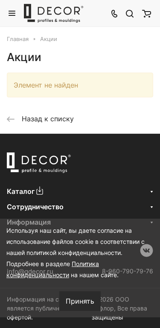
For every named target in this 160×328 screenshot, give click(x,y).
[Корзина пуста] (146, 13)
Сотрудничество (35, 206)
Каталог (21, 191)
